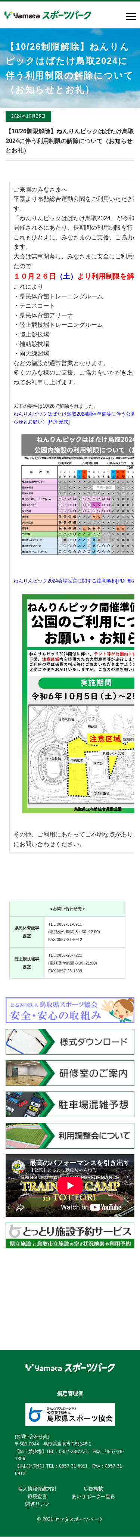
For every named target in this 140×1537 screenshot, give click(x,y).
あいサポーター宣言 (93, 1496)
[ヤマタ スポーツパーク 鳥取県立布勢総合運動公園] (47, 15)
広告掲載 (93, 1488)
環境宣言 (37, 1496)
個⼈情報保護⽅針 (37, 1488)
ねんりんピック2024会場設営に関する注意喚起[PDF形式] (76, 581)
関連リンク (37, 1504)
